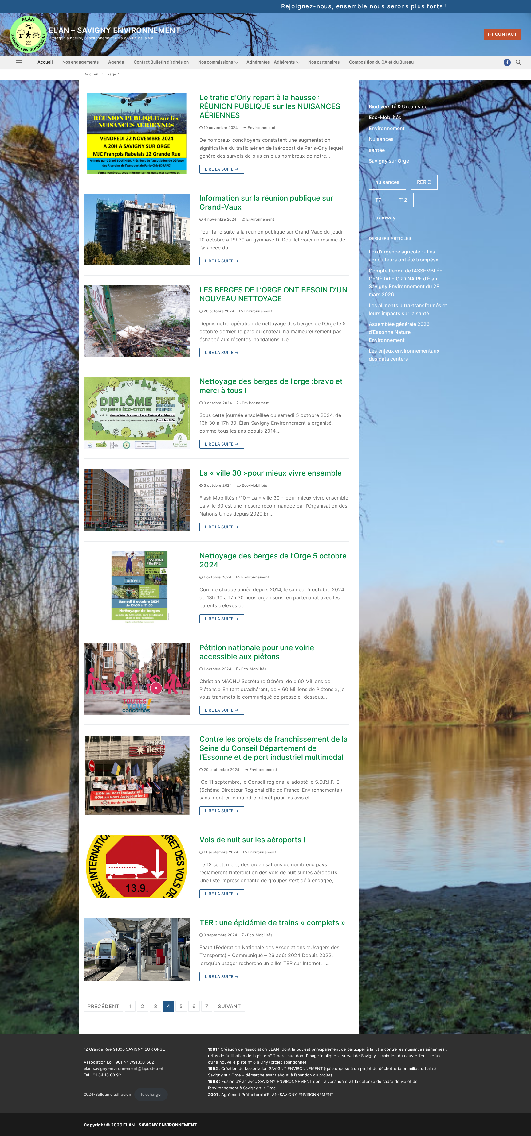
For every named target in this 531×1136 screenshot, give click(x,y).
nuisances (387, 182)
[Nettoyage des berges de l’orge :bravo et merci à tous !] (137, 413)
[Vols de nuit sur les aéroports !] (137, 866)
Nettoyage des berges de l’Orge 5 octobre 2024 (273, 560)
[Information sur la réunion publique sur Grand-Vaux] (137, 229)
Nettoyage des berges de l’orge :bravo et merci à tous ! (271, 386)
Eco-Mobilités (254, 485)
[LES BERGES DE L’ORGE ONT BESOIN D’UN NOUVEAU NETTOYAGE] (137, 321)
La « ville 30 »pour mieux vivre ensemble (270, 473)
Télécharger (151, 1094)
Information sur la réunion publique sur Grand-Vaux (266, 202)
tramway (385, 217)
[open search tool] (518, 62)
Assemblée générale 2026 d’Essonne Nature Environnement (399, 332)
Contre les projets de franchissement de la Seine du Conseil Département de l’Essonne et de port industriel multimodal (273, 748)
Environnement (261, 128)
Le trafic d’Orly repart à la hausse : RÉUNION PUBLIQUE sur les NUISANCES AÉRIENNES (269, 106)
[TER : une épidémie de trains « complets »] (137, 949)
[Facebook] (507, 62)
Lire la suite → (222, 169)
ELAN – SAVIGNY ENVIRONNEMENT (114, 30)
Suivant (229, 1006)
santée (377, 150)
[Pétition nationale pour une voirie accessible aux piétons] (137, 679)
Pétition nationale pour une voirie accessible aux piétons (256, 652)
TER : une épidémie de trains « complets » (272, 922)
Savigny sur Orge (389, 161)
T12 (403, 200)
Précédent (103, 1006)
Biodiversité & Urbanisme (398, 106)
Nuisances (381, 139)
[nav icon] (19, 62)
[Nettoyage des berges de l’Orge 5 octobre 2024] (137, 587)
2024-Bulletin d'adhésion (107, 1094)
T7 (378, 200)
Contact (505, 34)
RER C (424, 182)
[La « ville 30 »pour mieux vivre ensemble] (137, 500)
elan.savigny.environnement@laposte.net (123, 1068)
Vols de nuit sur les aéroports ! (252, 839)
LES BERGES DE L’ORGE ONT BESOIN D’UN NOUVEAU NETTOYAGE (273, 294)
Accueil (92, 74)
